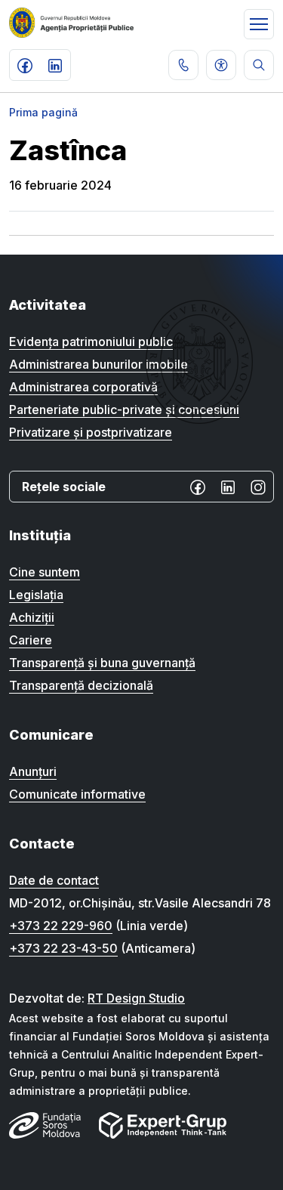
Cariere (30, 640)
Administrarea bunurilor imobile (98, 364)
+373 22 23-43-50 (63, 948)
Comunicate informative (77, 794)
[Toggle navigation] (259, 24)
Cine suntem (44, 572)
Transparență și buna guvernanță (102, 662)
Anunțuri (33, 771)
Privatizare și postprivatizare (90, 432)
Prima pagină (43, 112)
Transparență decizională (81, 685)
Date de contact (54, 880)
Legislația (36, 594)
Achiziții (31, 617)
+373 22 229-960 (60, 925)
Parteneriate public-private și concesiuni (124, 409)
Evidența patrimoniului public (91, 341)
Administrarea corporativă (83, 386)
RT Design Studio (136, 998)
